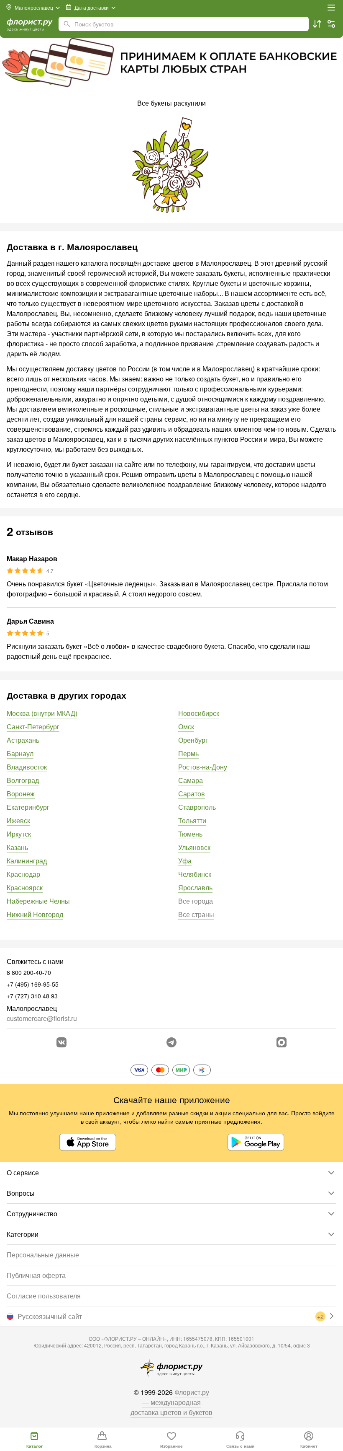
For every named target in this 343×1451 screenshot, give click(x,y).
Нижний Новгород (35, 914)
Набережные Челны (38, 901)
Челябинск (194, 874)
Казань (17, 847)
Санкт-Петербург (33, 726)
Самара (190, 780)
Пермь (188, 753)
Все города (195, 901)
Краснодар (23, 874)
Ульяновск (194, 847)
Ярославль (195, 887)
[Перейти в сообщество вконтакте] (61, 1042)
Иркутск (19, 834)
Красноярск (25, 887)
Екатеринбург (28, 807)
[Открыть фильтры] (331, 24)
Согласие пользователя (44, 1296)
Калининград (27, 860)
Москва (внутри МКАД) (42, 713)
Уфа (185, 860)
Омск (186, 726)
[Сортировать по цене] (317, 24)
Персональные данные (43, 1254)
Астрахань (23, 740)
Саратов (191, 793)
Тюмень (190, 834)
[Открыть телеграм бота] (171, 1042)
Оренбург (193, 740)
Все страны (196, 914)
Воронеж (21, 793)
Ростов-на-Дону (202, 767)
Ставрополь (197, 807)
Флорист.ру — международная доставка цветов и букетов (171, 1402)
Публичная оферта (36, 1275)
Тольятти (192, 820)
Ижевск (18, 820)
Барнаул (20, 753)
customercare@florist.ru (42, 1018)
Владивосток (27, 767)
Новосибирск (198, 713)
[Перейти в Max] (281, 1042)
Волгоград (23, 780)
